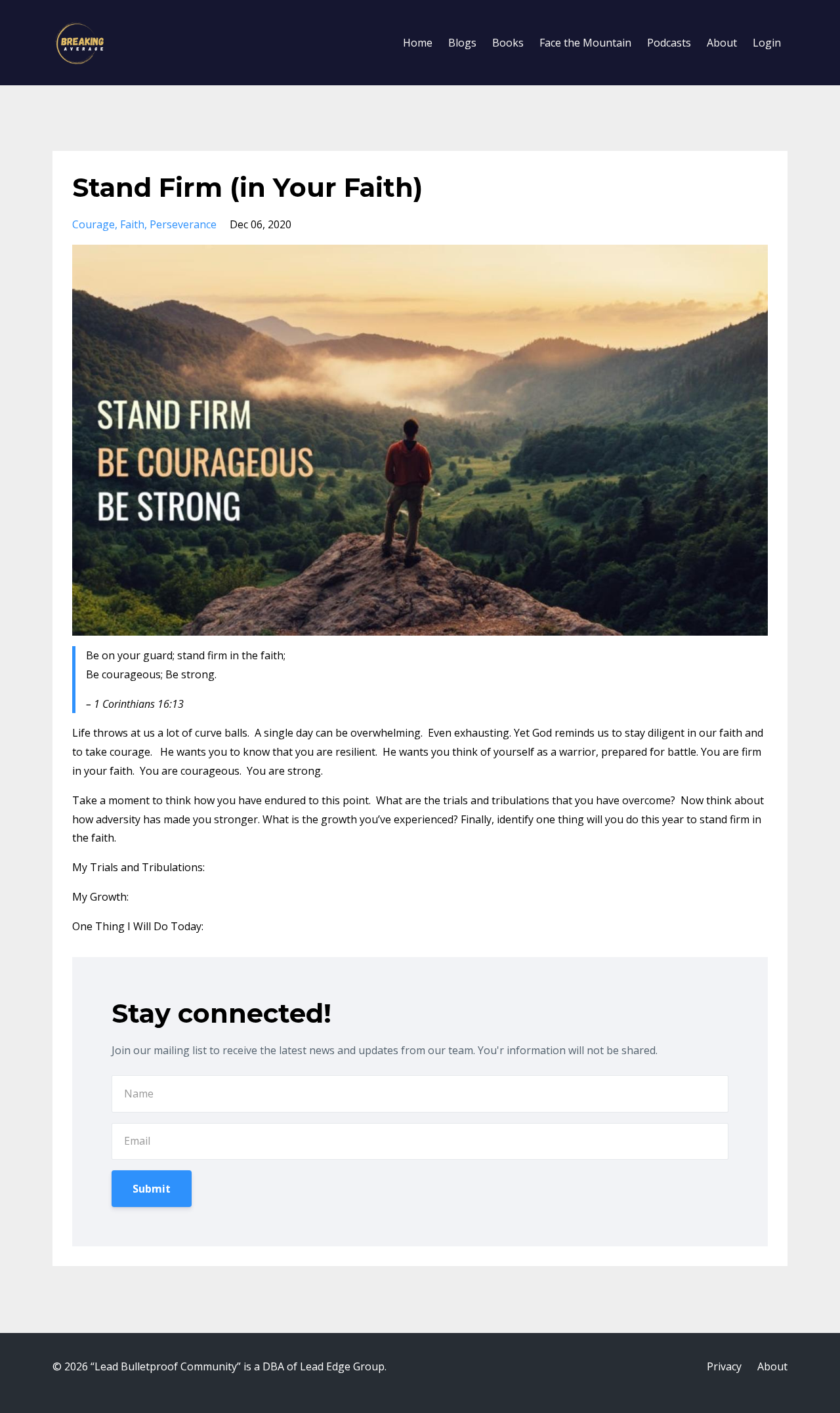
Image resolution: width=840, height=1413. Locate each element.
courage (93, 224)
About (722, 42)
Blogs (462, 42)
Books (508, 42)
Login (767, 42)
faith (132, 224)
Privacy (724, 1366)
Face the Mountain (585, 42)
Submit (152, 1188)
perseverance (183, 224)
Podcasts (669, 42)
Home (417, 42)
